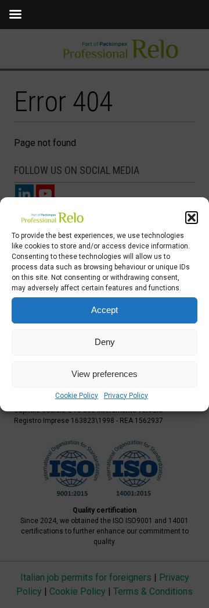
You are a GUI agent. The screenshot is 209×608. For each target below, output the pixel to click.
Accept (104, 310)
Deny (105, 342)
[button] (191, 217)
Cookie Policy (76, 396)
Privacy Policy (126, 396)
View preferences (104, 374)
